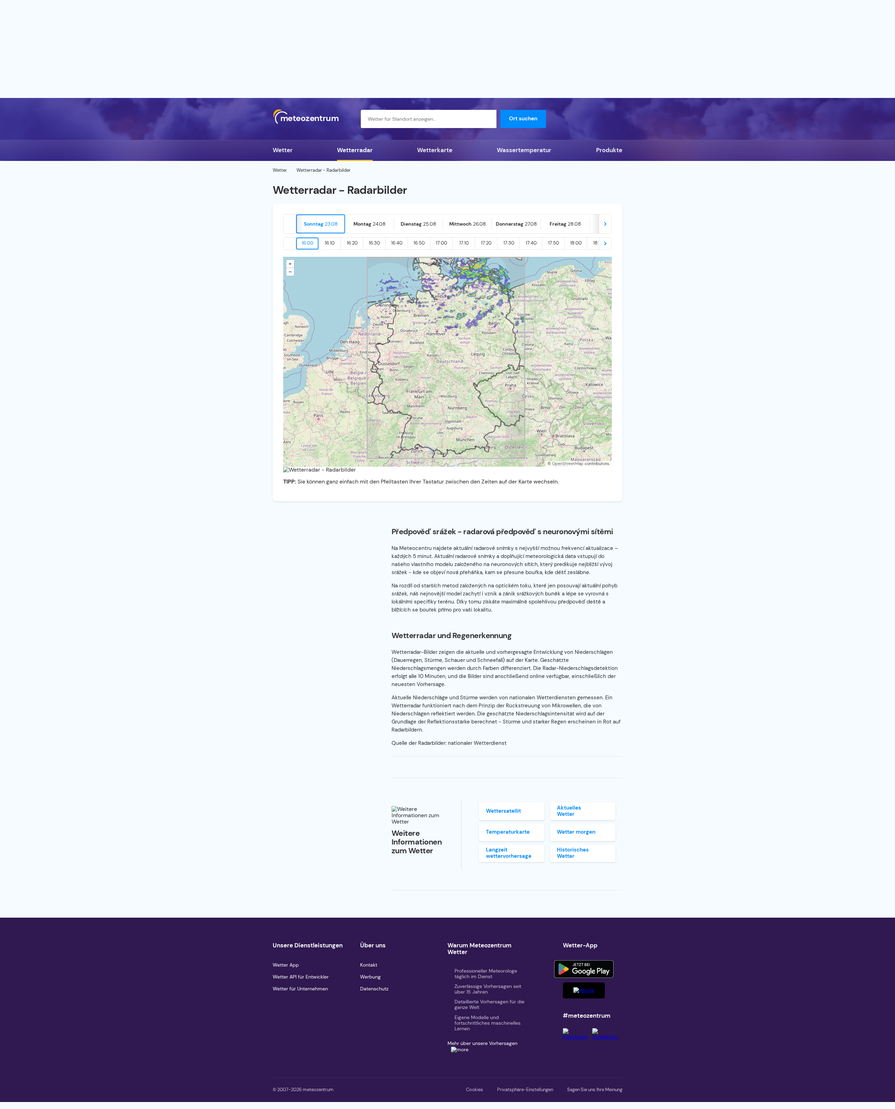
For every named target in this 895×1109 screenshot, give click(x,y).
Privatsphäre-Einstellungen (525, 1090)
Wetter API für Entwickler (301, 977)
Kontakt (368, 965)
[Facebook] (577, 1036)
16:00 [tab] (307, 243)
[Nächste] (605, 223)
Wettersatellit (503, 810)
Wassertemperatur (524, 150)
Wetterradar (355, 150)
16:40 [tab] (396, 243)
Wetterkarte (434, 150)
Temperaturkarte (508, 831)
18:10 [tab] (598, 243)
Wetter (283, 150)
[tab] (320, 224)
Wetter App (286, 965)
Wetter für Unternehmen (300, 989)
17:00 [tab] (441, 243)
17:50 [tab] (553, 243)
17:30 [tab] (508, 243)
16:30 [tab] (374, 243)
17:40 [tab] (531, 243)
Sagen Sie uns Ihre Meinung (594, 1090)
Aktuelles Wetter (569, 810)
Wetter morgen (576, 831)
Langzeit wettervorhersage (508, 852)
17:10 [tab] (464, 243)
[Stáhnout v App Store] (584, 990)
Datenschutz (374, 989)
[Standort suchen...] (487, 119)
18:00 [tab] (576, 243)
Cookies (474, 1090)
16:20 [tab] (352, 243)
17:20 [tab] (486, 243)
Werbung (370, 977)
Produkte (609, 150)
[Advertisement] (447, 49)
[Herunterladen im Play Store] (584, 969)
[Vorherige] (290, 223)
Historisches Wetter (573, 852)
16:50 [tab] (419, 243)
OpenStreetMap (567, 463)
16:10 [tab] (330, 243)
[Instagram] (607, 1036)
